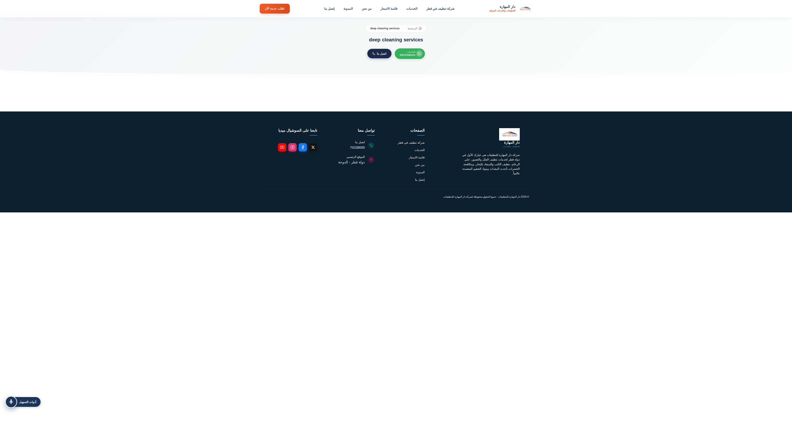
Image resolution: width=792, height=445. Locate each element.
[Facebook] (303, 147)
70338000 (357, 148)
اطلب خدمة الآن (275, 8)
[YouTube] (282, 147)
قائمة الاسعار (389, 8)
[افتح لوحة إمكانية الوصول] (11, 402)
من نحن (367, 8)
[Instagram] (292, 147)
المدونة (348, 8)
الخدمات (411, 8)
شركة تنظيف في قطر (440, 8)
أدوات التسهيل (27, 402)
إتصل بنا (329, 8)
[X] (313, 147)
